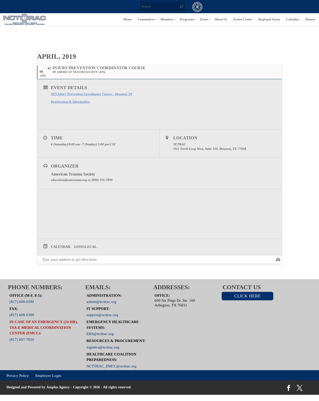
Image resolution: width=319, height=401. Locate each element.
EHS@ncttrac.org (100, 334)
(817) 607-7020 (21, 339)
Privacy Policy (17, 376)
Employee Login (48, 376)
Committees (146, 19)
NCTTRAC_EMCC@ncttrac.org (111, 366)
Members (167, 19)
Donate (310, 19)
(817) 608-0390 (21, 302)
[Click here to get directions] (278, 259)
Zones (204, 19)
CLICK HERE (247, 295)
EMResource (217, 7)
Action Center (242, 19)
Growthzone (197, 7)
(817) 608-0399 (21, 315)
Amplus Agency (58, 387)
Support (259, 7)
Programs (187, 19)
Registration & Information (70, 102)
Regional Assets (269, 19)
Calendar (292, 19)
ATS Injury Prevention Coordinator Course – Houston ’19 (91, 94)
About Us (220, 19)
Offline (238, 7)
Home (127, 19)
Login (279, 7)
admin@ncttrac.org (101, 302)
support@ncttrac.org (102, 315)
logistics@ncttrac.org (102, 347)
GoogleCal (85, 247)
